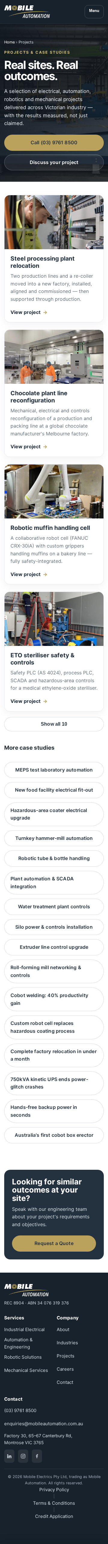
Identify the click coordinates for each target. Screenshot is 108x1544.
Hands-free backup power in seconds (43, 1111)
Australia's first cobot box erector (54, 1135)
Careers (65, 1369)
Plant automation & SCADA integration (42, 882)
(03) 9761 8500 (20, 1410)
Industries (67, 1342)
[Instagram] (23, 1456)
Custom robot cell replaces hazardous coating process (42, 1027)
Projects (65, 1356)
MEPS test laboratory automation (54, 770)
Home (9, 42)
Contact (65, 1382)
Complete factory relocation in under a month (53, 1055)
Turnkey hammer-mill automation (54, 838)
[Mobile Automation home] (27, 11)
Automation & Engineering (18, 1343)
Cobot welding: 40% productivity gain (49, 999)
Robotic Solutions (23, 1357)
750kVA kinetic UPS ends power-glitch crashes (49, 1083)
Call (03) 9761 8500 (54, 142)
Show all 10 (54, 724)
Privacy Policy (54, 1489)
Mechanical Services (26, 1370)
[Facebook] (37, 1456)
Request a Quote (53, 1243)
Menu (94, 10)
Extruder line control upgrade (54, 947)
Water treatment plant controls (54, 906)
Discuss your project (54, 162)
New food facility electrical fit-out (54, 790)
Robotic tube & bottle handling (54, 858)
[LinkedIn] (9, 1456)
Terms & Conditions (54, 1503)
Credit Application (54, 1516)
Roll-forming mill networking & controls (45, 971)
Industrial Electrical (24, 1329)
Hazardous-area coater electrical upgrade (48, 814)
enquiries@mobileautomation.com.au (43, 1423)
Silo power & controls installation (53, 927)
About (63, 1329)
